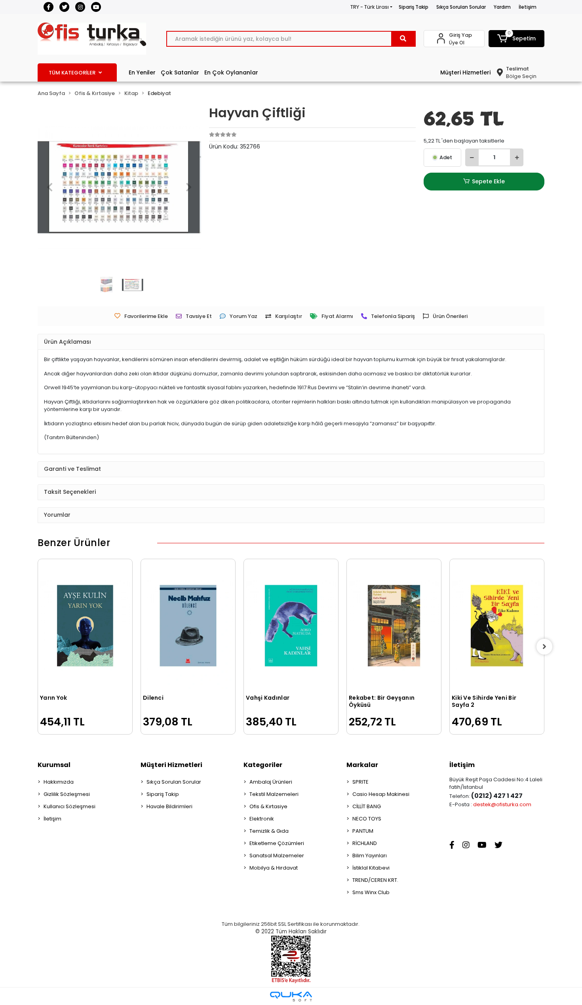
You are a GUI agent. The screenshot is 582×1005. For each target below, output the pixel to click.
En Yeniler (142, 72)
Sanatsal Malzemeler (276, 855)
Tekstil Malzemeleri (274, 794)
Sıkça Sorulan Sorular (461, 7)
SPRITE (360, 782)
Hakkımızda (59, 782)
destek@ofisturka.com (502, 804)
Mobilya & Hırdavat (273, 868)
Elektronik (261, 818)
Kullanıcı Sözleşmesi (69, 806)
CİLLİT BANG (366, 806)
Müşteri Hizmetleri (465, 72)
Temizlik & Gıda (269, 831)
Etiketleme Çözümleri (276, 843)
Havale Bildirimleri (169, 806)
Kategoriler (262, 764)
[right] (544, 646)
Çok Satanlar (180, 72)
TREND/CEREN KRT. (375, 880)
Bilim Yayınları (369, 855)
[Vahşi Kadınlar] (291, 625)
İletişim (527, 7)
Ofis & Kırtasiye (268, 806)
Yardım (502, 7)
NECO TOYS (366, 818)
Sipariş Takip (413, 7)
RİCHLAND (364, 843)
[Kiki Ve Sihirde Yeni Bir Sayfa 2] (497, 625)
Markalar (362, 764)
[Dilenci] (188, 625)
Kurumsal (54, 764)
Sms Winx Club (371, 892)
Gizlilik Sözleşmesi (67, 794)
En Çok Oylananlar (231, 72)
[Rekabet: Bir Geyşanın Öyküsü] (394, 625)
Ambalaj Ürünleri (270, 782)
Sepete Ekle (488, 181)
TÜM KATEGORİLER (72, 72)
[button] (517, 38)
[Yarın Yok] (85, 625)
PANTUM (362, 831)
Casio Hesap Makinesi (380, 794)
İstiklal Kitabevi (371, 868)
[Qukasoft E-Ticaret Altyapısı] (291, 996)
